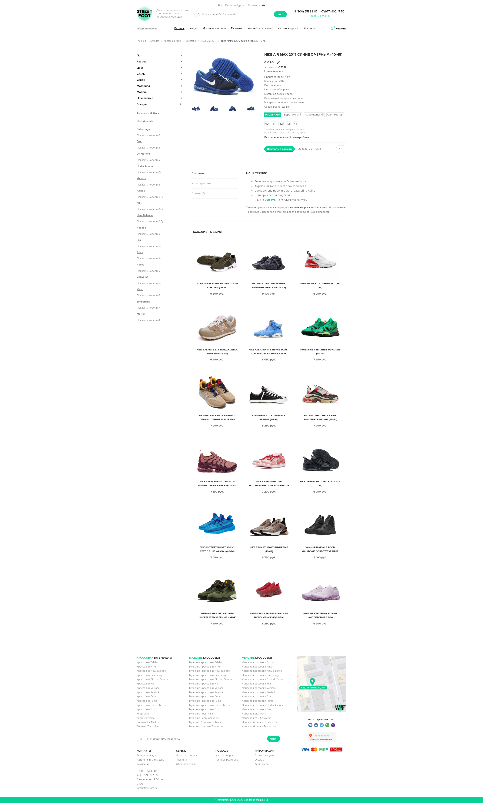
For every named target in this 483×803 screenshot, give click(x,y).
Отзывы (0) (198, 193)
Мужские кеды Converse (204, 718)
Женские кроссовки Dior (256, 709)
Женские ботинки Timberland (259, 726)
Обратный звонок (319, 16)
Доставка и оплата (214, 28)
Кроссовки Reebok (148, 692)
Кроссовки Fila (146, 683)
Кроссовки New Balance (151, 670)
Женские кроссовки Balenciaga (260, 675)
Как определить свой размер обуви (286, 137)
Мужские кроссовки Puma (205, 700)
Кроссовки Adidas (147, 662)
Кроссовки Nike (172, 40)
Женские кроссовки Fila (256, 683)
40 (267, 124)
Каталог (179, 28)
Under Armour (145, 166)
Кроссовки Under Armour (152, 705)
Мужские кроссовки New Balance (209, 670)
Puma (140, 264)
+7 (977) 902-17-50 (333, 11)
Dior (139, 141)
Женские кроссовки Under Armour (262, 705)
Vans (140, 289)
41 (273, 124)
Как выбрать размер (260, 28)
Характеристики (201, 183)
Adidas (141, 190)
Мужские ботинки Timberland (206, 726)
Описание (198, 173)
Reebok (141, 227)
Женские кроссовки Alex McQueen (263, 679)
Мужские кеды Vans (201, 713)
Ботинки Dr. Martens (148, 722)
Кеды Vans (143, 713)
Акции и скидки (264, 755)
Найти (280, 14)
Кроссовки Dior (146, 709)
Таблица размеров (226, 759)
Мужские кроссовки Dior (204, 709)
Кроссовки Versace (148, 688)
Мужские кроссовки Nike (204, 666)
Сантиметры (335, 114)
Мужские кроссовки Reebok (206, 692)
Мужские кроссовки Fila (203, 683)
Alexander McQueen (149, 113)
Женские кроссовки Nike (257, 666)
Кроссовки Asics (146, 696)
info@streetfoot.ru (147, 28)
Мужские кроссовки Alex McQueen (210, 679)
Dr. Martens (144, 153)
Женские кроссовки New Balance (262, 670)
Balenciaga (143, 129)
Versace (141, 178)
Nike (139, 203)
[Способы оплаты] (321, 750)
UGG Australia (145, 121)
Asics (140, 252)
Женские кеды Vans (254, 713)
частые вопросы (300, 207)
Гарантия (236, 28)
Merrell (141, 314)
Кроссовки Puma (147, 700)
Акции (194, 28)
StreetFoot (144, 14)
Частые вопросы (288, 28)
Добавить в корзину (279, 149)
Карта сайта (261, 764)
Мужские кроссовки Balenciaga (208, 675)
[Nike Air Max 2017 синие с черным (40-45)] (223, 76)
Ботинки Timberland (148, 726)
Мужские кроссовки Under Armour (210, 705)
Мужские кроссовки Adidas (205, 662)
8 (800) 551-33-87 (305, 11)
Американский (314, 114)
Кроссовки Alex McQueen (152, 679)
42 (281, 124)
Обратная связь (185, 764)
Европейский (292, 114)
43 (288, 124)
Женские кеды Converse (256, 718)
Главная (141, 40)
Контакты (309, 28)
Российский (272, 114)
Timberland (143, 301)
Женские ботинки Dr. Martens (259, 722)
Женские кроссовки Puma (257, 700)
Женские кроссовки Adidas (258, 662)
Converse (142, 277)
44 (295, 124)
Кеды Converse (146, 718)
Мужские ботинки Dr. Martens (206, 722)
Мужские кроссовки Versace (206, 688)
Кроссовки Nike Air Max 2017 (201, 40)
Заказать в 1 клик (309, 148)
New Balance (145, 215)
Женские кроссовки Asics (257, 696)
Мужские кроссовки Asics (204, 696)
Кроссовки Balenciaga (150, 675)
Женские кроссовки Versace (259, 688)
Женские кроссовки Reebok (259, 692)
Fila (139, 240)
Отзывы (259, 759)
